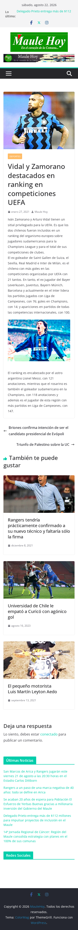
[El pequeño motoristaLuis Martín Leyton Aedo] (39, 644)
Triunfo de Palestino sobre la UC (42, 444)
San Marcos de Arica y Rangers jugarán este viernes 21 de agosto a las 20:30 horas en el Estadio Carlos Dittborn (35, 776)
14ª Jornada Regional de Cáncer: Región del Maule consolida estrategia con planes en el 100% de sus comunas (35, 836)
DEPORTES (15, 156)
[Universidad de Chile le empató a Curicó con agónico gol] (39, 564)
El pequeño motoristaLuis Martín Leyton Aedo (32, 689)
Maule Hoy (41, 212)
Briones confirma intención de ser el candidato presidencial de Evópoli (38, 430)
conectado (49, 734)
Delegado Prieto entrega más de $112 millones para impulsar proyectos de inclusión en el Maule (37, 820)
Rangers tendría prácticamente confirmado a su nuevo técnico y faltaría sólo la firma (39, 528)
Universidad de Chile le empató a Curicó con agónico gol (37, 611)
